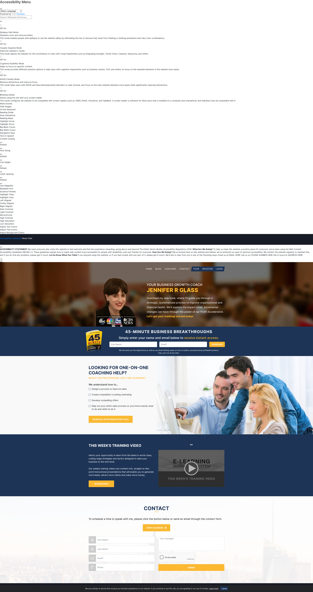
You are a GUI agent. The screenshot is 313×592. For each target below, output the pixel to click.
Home (149, 269)
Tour (196, 269)
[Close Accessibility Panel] (1, 8)
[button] (1, 21)
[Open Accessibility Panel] (1, 260)
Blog (158, 269)
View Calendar (156, 528)
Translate (20, 14)
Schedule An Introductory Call (110, 419)
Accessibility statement (11, 238)
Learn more (213, 588)
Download (217, 344)
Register (207, 269)
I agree (224, 588)
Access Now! (101, 484)
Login (219, 269)
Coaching (170, 269)
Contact (184, 269)
